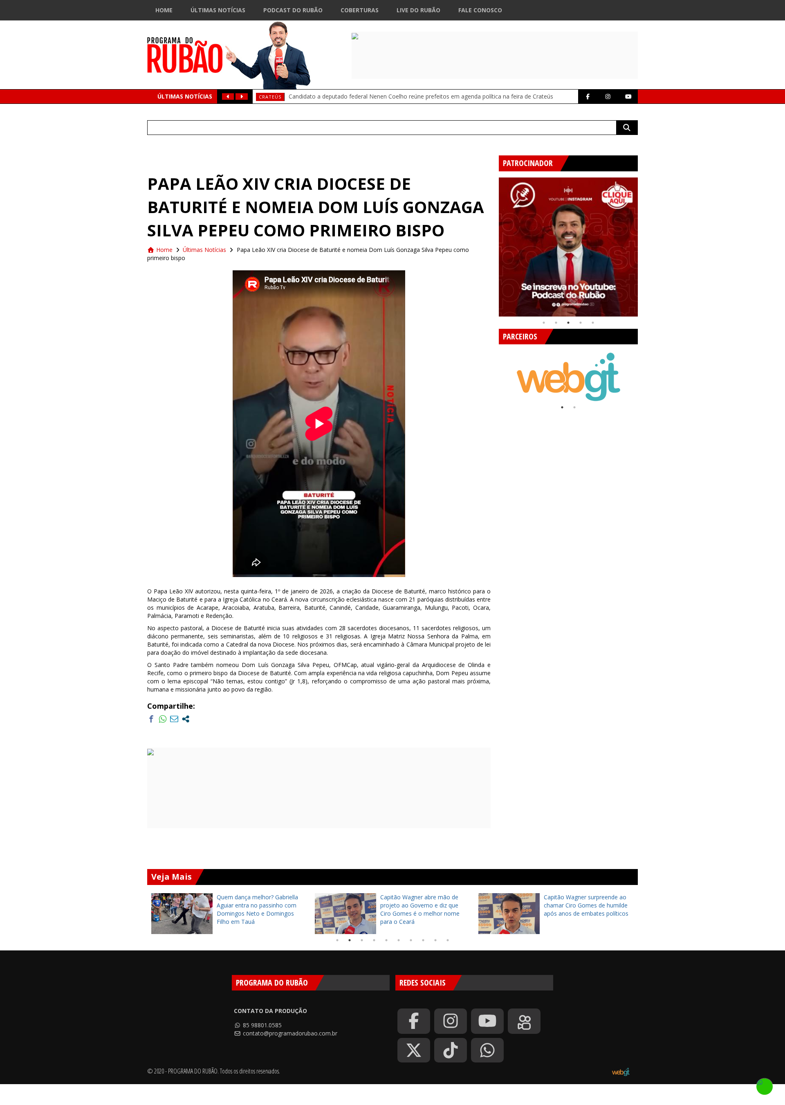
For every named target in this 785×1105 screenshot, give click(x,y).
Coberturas (360, 10)
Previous (493, 244)
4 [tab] (580, 323)
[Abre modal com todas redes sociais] (186, 719)
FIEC (264, 91)
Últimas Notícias (218, 10)
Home (164, 10)
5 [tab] (593, 323)
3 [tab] (568, 323)
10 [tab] (448, 940)
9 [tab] (435, 940)
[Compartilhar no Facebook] (151, 719)
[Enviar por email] (174, 719)
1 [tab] (544, 323)
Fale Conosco (480, 10)
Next (644, 244)
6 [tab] (399, 940)
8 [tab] (423, 940)
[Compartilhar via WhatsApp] (163, 719)
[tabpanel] (568, 247)
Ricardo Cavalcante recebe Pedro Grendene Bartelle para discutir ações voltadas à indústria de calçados (414, 90)
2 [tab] (556, 323)
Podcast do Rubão (293, 10)
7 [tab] (411, 940)
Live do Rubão (418, 10)
